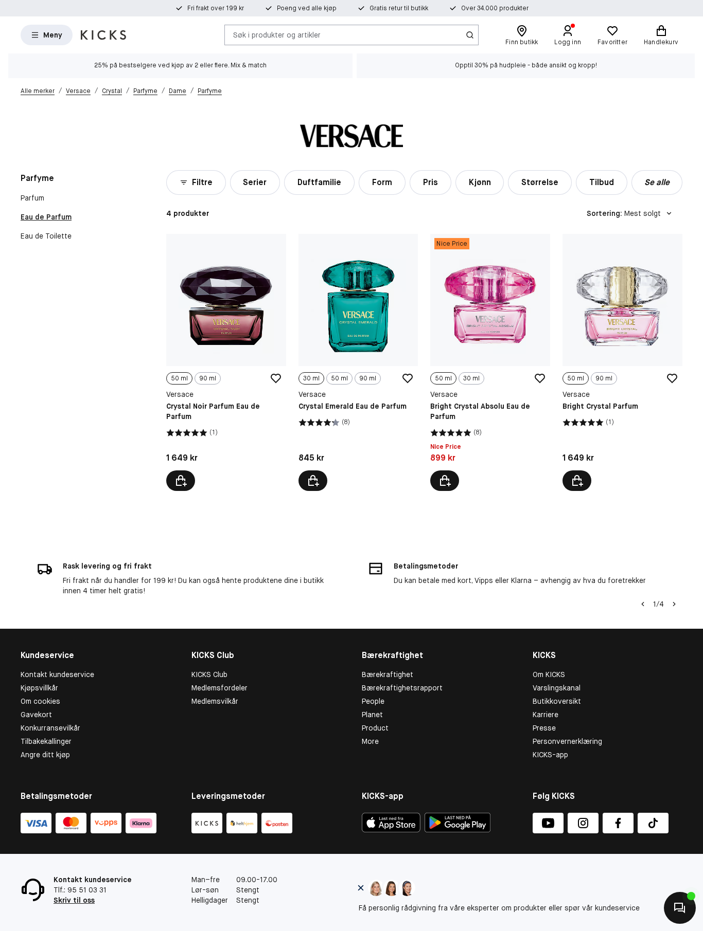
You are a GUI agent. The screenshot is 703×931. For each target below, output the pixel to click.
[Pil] (674, 604)
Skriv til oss (74, 900)
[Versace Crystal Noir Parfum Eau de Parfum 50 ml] (226, 362)
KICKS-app (550, 754)
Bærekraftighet (387, 674)
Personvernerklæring (567, 741)
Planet (372, 714)
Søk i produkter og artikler (277, 34)
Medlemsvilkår (214, 701)
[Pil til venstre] (643, 604)
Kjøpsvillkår (39, 687)
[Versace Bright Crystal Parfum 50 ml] (622, 362)
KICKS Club (209, 674)
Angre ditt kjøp (45, 754)
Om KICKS (549, 674)
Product (375, 728)
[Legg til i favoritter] (276, 378)
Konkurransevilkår (50, 728)
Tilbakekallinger (46, 741)
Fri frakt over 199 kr (215, 8)
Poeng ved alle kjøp (307, 8)
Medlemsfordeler (219, 687)
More (370, 741)
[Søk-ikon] (470, 35)
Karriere (545, 714)
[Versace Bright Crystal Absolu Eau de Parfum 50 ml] (490, 362)
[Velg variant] (180, 480)
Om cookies (40, 701)
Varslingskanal (557, 687)
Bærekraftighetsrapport (402, 687)
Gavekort (36, 714)
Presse (544, 728)
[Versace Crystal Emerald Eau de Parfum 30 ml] (358, 362)
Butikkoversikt (557, 701)
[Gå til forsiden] (103, 35)
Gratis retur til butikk (399, 8)
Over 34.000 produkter (495, 8)
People (373, 701)
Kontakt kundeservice (57, 674)
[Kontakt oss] (680, 908)
